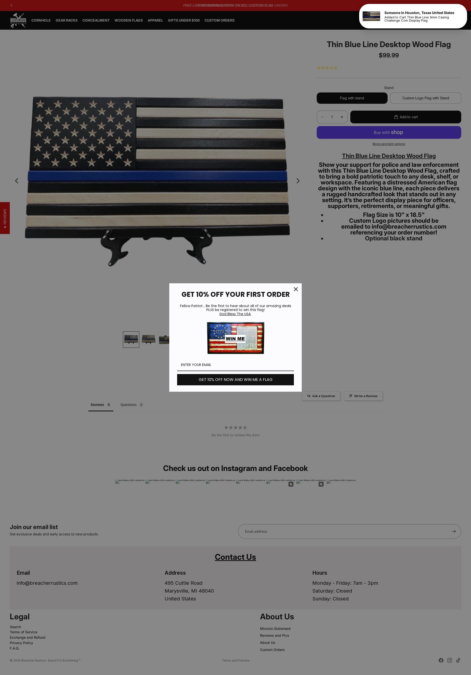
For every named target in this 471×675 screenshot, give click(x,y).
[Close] (296, 289)
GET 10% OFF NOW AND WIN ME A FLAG (236, 379)
